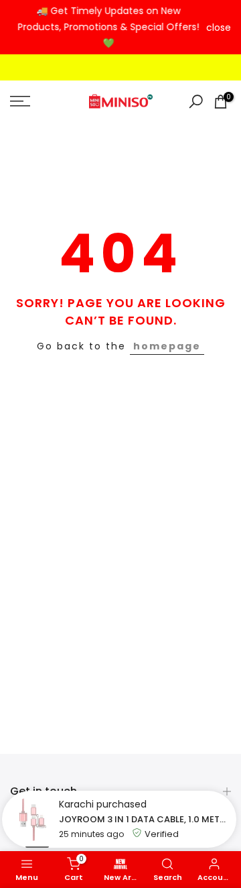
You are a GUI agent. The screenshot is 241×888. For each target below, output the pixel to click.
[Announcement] (108, 27)
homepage (167, 346)
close (218, 27)
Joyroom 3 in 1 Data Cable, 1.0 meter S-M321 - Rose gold (144, 819)
